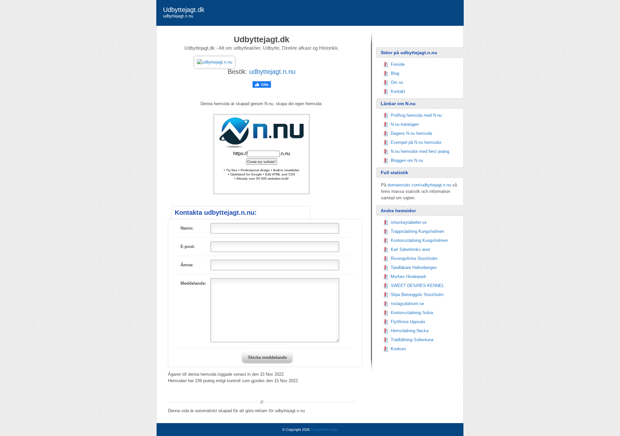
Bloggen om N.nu (407, 160)
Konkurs (398, 348)
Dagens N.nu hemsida (411, 133)
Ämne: (187, 265)
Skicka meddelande (267, 357)
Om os (397, 82)
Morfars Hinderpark (408, 276)
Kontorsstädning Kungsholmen (419, 240)
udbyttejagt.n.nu (272, 71)
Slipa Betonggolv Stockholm (417, 294)
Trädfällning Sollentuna (412, 339)
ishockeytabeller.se (409, 222)
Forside (398, 64)
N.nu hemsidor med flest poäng (420, 151)
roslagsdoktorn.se (407, 303)
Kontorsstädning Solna (412, 312)
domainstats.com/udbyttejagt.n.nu (419, 185)
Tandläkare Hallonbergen (414, 267)
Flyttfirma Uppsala (408, 321)
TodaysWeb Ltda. (324, 429)
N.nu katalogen (405, 124)
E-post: (188, 246)
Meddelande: (193, 283)
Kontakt (398, 91)
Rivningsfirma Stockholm (414, 258)
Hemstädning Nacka (410, 330)
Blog (395, 73)
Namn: (187, 228)
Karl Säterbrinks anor (410, 249)
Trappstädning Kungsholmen (417, 231)
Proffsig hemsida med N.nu (416, 115)
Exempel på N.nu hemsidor (416, 142)
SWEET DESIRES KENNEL (417, 285)
